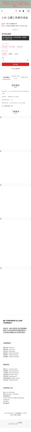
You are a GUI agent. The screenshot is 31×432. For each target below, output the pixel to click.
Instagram (6, 399)
